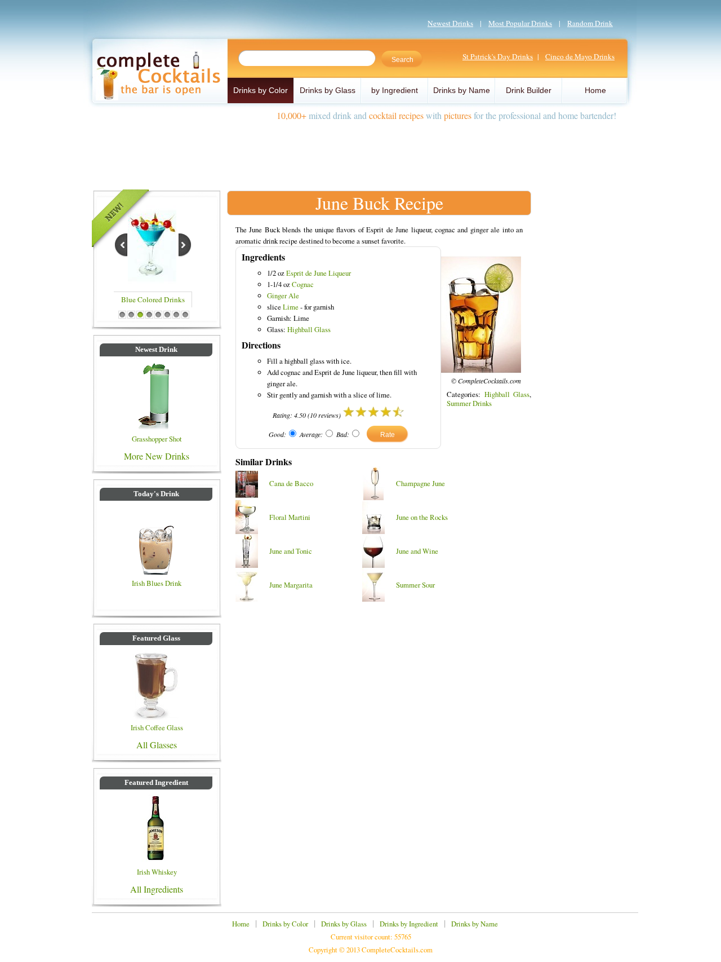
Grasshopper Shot (157, 439)
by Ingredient (394, 90)
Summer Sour (415, 585)
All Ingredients (156, 889)
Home (595, 90)
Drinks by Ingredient (409, 924)
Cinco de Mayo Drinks (580, 56)
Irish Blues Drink (156, 583)
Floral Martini (289, 517)
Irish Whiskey (157, 872)
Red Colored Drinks (153, 301)
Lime (291, 307)
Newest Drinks (450, 23)
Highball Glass (309, 329)
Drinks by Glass (327, 90)
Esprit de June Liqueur (318, 273)
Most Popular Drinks (520, 23)
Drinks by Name (461, 90)
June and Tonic (290, 551)
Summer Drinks (469, 403)
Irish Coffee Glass (157, 727)
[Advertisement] (360, 151)
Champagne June (420, 483)
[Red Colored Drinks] (152, 280)
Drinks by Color (260, 90)
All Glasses (156, 745)
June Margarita (291, 585)
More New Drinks (156, 456)
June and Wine (417, 551)
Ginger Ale (283, 295)
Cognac (303, 284)
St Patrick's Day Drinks (497, 56)
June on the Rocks (422, 517)
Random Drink (590, 23)
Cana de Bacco (291, 483)
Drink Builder (528, 90)
